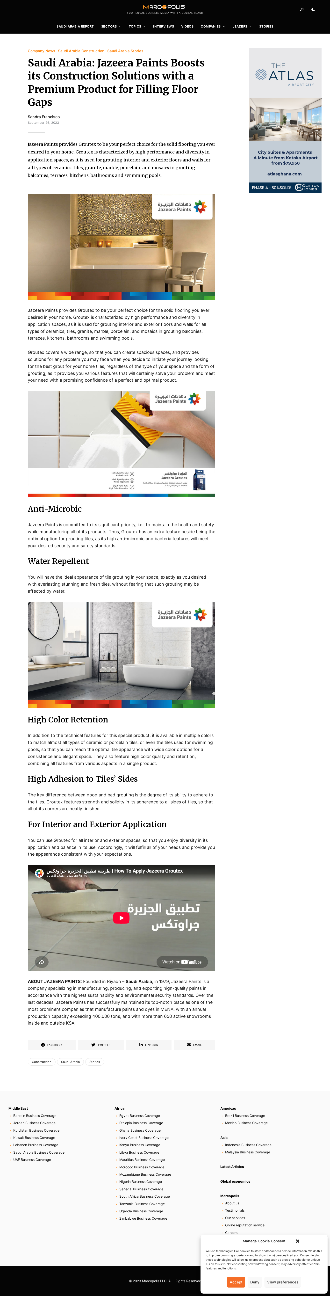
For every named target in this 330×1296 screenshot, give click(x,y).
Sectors (109, 26)
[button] (297, 1241)
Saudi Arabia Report (75, 26)
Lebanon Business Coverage (35, 1145)
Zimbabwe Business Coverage (143, 1218)
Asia (224, 1138)
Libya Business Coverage (139, 1152)
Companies (211, 26)
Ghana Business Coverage (140, 1130)
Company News (41, 51)
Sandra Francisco (44, 116)
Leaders (240, 26)
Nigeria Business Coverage (140, 1182)
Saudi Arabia (139, 981)
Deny (254, 1282)
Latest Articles (232, 1167)
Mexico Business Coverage (246, 1123)
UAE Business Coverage (32, 1160)
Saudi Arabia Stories (125, 51)
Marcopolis (229, 1196)
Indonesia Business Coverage (248, 1145)
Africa (119, 1108)
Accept (236, 1282)
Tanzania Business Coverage (142, 1204)
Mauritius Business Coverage (142, 1160)
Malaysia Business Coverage (247, 1152)
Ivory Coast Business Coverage (144, 1138)
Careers (231, 1232)
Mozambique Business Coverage (145, 1174)
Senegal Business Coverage (141, 1189)
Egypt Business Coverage (139, 1116)
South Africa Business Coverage (144, 1196)
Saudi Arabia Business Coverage (39, 1152)
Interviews (163, 26)
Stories (266, 26)
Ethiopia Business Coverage (141, 1123)
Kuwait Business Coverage (34, 1138)
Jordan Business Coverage (34, 1123)
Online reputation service (245, 1225)
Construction (41, 1062)
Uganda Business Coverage (141, 1211)
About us (232, 1203)
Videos (187, 26)
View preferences (282, 1282)
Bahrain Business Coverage (34, 1116)
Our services (235, 1218)
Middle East (18, 1108)
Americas (228, 1108)
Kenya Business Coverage (139, 1145)
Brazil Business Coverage (245, 1116)
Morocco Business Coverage (141, 1167)
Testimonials (234, 1210)
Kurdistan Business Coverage (36, 1130)
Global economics (235, 1181)
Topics (135, 26)
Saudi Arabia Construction (81, 51)
